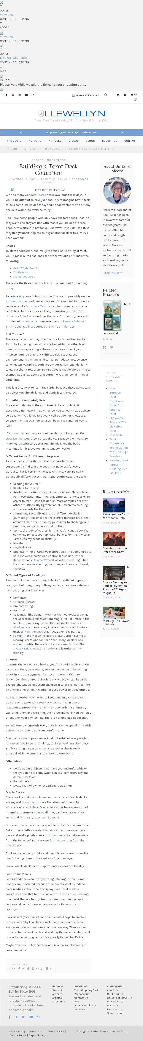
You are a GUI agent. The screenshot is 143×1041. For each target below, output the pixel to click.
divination (32, 802)
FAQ (76, 1001)
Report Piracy (37, 1035)
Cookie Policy (18, 1035)
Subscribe (58, 1001)
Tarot (110, 380)
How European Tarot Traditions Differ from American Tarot (116, 401)
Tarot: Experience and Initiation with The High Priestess (118, 448)
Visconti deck (15, 301)
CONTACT (130, 140)
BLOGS (90, 140)
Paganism (31, 359)
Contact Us (81, 997)
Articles (30, 149)
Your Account (82, 994)
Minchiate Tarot (36, 306)
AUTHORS (35, 140)
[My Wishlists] (125, 95)
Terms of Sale (55, 1031)
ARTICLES (55, 140)
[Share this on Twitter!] (23, 968)
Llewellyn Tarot (14, 438)
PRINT (54, 968)
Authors (57, 994)
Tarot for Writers (43, 560)
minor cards (29, 321)
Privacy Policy (17, 1031)
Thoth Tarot (20, 272)
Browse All (53, 149)
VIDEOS (74, 140)
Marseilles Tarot (24, 276)
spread (53, 835)
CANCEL (5, 80)
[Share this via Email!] (37, 968)
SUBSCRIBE (109, 140)
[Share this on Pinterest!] (28, 968)
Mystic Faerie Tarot (24, 648)
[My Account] (118, 95)
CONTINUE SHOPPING (14, 19)
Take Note (116, 435)
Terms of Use (36, 1031)
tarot (42, 195)
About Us (112, 990)
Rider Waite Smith (25, 268)
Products (58, 990)
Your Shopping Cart (86, 990)
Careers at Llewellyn (119, 997)
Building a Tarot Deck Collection (92, 149)
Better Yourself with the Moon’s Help (116, 516)
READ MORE (111, 272)
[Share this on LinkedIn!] (33, 968)
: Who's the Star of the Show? (115, 550)
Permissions (115, 1009)
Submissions (115, 1013)
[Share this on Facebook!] (19, 968)
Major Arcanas (33, 631)
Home (14, 149)
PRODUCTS (14, 140)
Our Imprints (115, 994)
